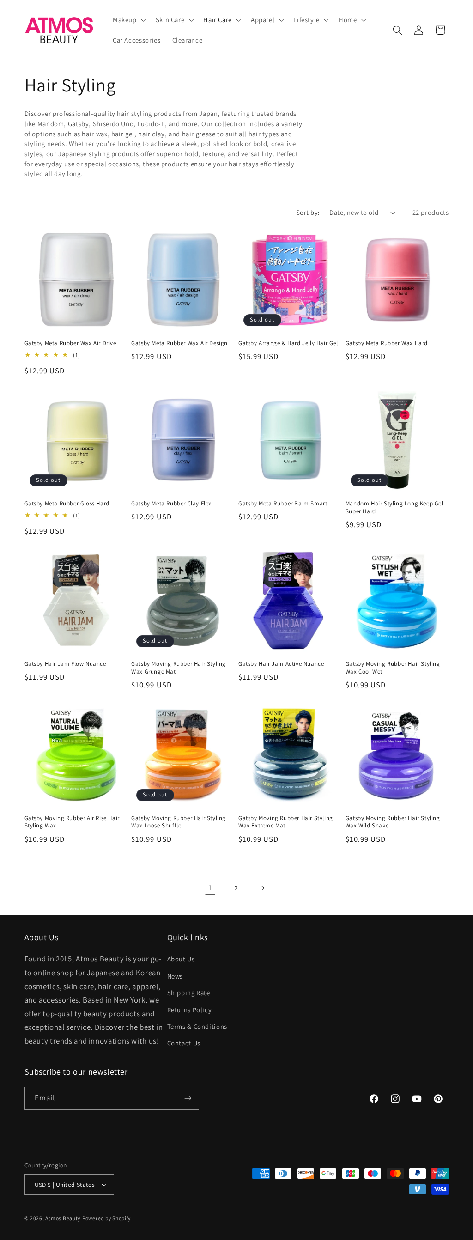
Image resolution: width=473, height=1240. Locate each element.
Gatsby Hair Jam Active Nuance (281, 664)
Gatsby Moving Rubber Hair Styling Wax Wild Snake (393, 822)
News (175, 976)
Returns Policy (189, 1009)
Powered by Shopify (106, 1218)
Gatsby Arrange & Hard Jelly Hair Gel (288, 343)
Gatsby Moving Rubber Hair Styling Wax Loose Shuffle (178, 822)
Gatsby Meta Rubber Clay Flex (171, 503)
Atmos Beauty (62, 1218)
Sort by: (308, 212)
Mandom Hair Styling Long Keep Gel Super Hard (394, 507)
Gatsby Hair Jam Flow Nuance (65, 664)
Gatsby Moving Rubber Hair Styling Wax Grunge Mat (178, 667)
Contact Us (183, 1043)
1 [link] (210, 887)
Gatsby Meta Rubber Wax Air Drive (70, 343)
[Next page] (262, 888)
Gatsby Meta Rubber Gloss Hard (66, 503)
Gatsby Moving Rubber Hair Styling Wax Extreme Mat (285, 822)
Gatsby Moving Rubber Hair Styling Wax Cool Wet (393, 667)
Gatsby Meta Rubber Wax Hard (387, 343)
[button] (128, 20)
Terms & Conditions (197, 1026)
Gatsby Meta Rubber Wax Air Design (179, 343)
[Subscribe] (187, 1098)
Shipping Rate (188, 992)
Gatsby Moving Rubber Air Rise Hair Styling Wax (72, 822)
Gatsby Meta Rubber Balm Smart (282, 503)
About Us (181, 958)
